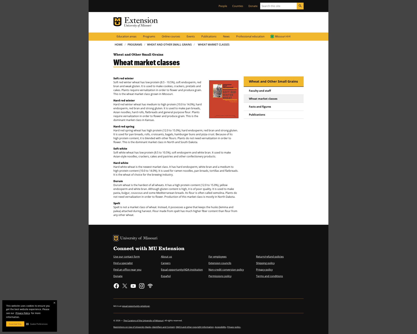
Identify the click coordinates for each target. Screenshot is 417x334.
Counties (237, 6)
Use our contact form (126, 256)
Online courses (171, 36)
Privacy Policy (22, 313)
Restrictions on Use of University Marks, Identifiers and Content (144, 327)
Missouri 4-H (282, 36)
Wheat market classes (263, 98)
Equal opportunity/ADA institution (182, 269)
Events (191, 36)
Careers (166, 263)
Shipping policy (265, 263)
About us (166, 256)
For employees (217, 256)
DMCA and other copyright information (195, 327)
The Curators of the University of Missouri (143, 320)
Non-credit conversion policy (226, 269)
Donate (253, 6)
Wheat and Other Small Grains (169, 44)
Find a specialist (123, 263)
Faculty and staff (260, 91)
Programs (149, 36)
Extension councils (219, 263)
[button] (37, 324)
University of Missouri (139, 238)
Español (166, 276)
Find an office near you (127, 269)
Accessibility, (221, 327)
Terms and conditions (269, 276)
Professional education (250, 36)
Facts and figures (260, 106)
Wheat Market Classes (214, 44)
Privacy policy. (234, 327)
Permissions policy (219, 276)
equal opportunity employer (136, 306)
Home (119, 44)
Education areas (127, 36)
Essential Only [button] (15, 324)
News (226, 36)
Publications (208, 36)
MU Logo (116, 238)
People (223, 6)
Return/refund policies (270, 256)
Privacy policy (264, 269)
